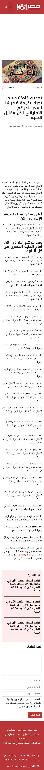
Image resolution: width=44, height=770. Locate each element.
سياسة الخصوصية (10, 755)
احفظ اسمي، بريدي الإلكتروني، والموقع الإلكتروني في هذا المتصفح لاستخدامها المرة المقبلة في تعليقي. (23, 703)
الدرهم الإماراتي (37, 126)
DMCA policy (10, 759)
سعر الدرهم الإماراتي (26, 126)
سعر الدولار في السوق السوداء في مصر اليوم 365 (22, 742)
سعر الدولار (32, 729)
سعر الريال (11, 729)
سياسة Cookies (25, 759)
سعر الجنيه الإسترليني (31, 734)
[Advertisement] (22, 38)
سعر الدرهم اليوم (14, 126)
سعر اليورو (22, 729)
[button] (6, 7)
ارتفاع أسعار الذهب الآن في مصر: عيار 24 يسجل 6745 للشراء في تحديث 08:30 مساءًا (23, 606)
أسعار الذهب (22, 738)
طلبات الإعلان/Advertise (30, 755)
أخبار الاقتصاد (7, 87)
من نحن (37, 759)
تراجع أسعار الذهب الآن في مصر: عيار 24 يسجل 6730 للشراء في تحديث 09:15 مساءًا (23, 585)
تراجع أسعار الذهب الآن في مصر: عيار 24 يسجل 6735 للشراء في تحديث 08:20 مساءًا (23, 627)
